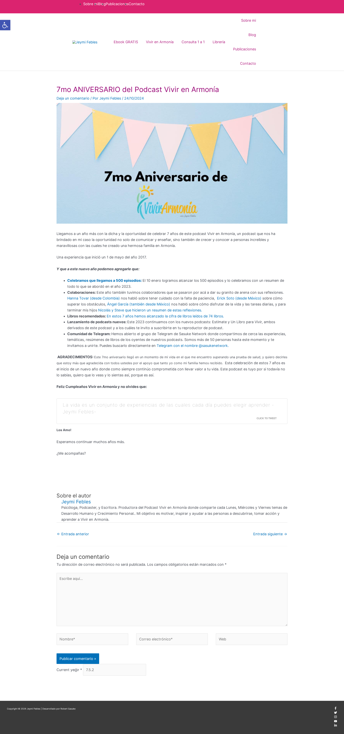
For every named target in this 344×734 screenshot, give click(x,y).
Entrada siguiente (270, 534)
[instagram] (335, 717)
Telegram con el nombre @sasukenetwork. (193, 346)
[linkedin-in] (335, 726)
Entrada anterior (73, 534)
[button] (266, 42)
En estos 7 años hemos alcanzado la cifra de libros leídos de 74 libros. (165, 316)
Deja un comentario (73, 98)
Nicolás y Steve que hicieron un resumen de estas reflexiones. (150, 310)
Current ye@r (69, 670)
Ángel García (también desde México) (138, 304)
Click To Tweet (267, 418)
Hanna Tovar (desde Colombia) (93, 298)
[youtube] (335, 721)
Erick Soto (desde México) (239, 298)
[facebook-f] (335, 709)
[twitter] (335, 713)
